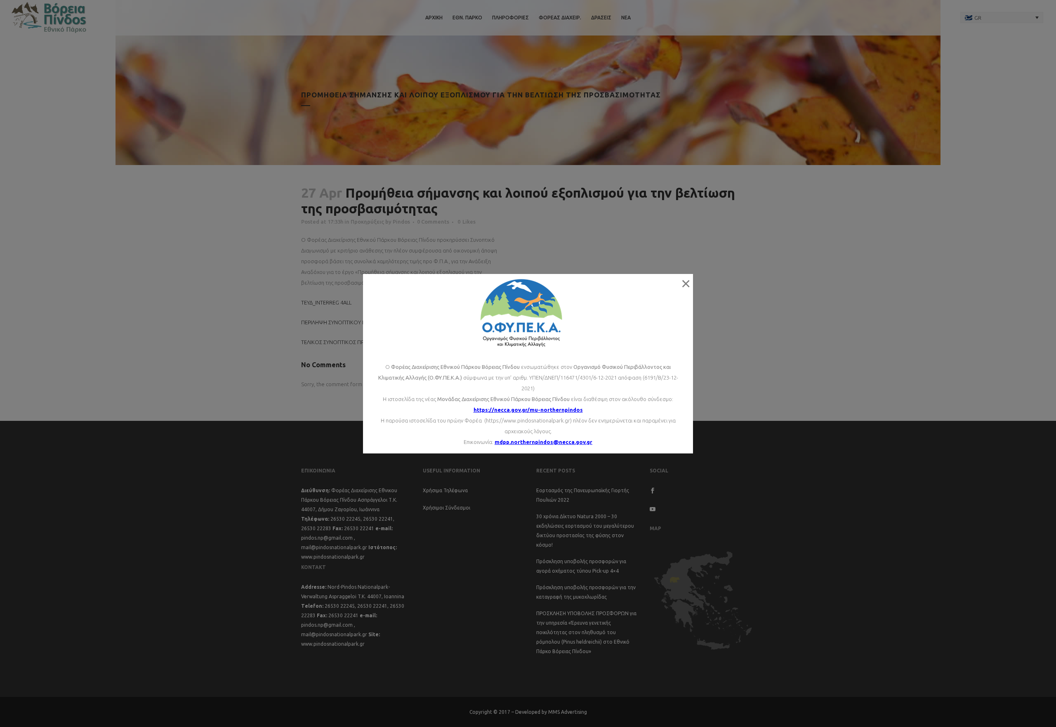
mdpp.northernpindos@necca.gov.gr (543, 442)
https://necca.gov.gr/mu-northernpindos (528, 410)
